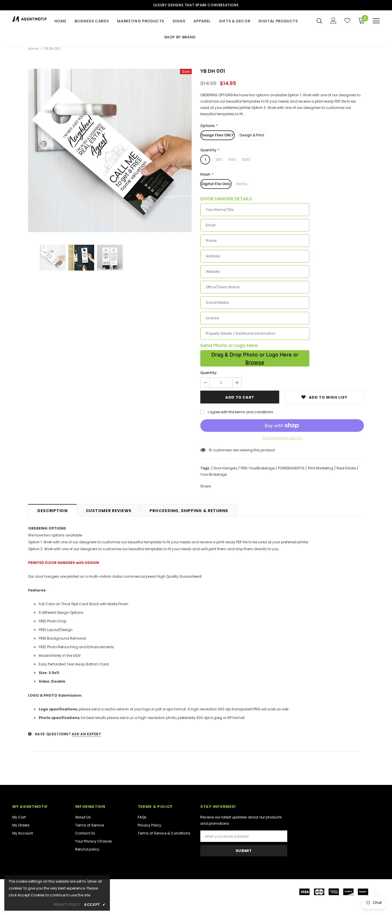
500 (232, 159)
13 (210, 450)
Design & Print (252, 135)
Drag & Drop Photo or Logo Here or (254, 358)
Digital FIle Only (215, 183)
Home (33, 48)
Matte (241, 183)
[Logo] (30, 19)
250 (219, 159)
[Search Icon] (319, 20)
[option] (110, 150)
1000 (246, 159)
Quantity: (208, 372)
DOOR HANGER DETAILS (226, 199)
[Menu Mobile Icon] (376, 20)
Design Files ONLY (217, 135)
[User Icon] (333, 20)
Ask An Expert (86, 734)
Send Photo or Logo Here (228, 345)
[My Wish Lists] (347, 20)
